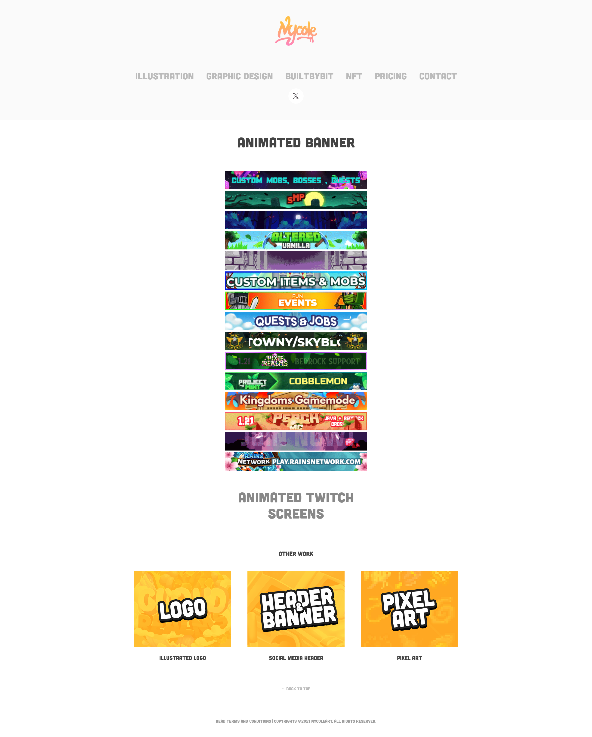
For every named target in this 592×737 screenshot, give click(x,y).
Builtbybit (309, 75)
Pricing (391, 75)
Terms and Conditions (249, 721)
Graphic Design (239, 75)
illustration (164, 75)
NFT (354, 75)
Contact (438, 75)
